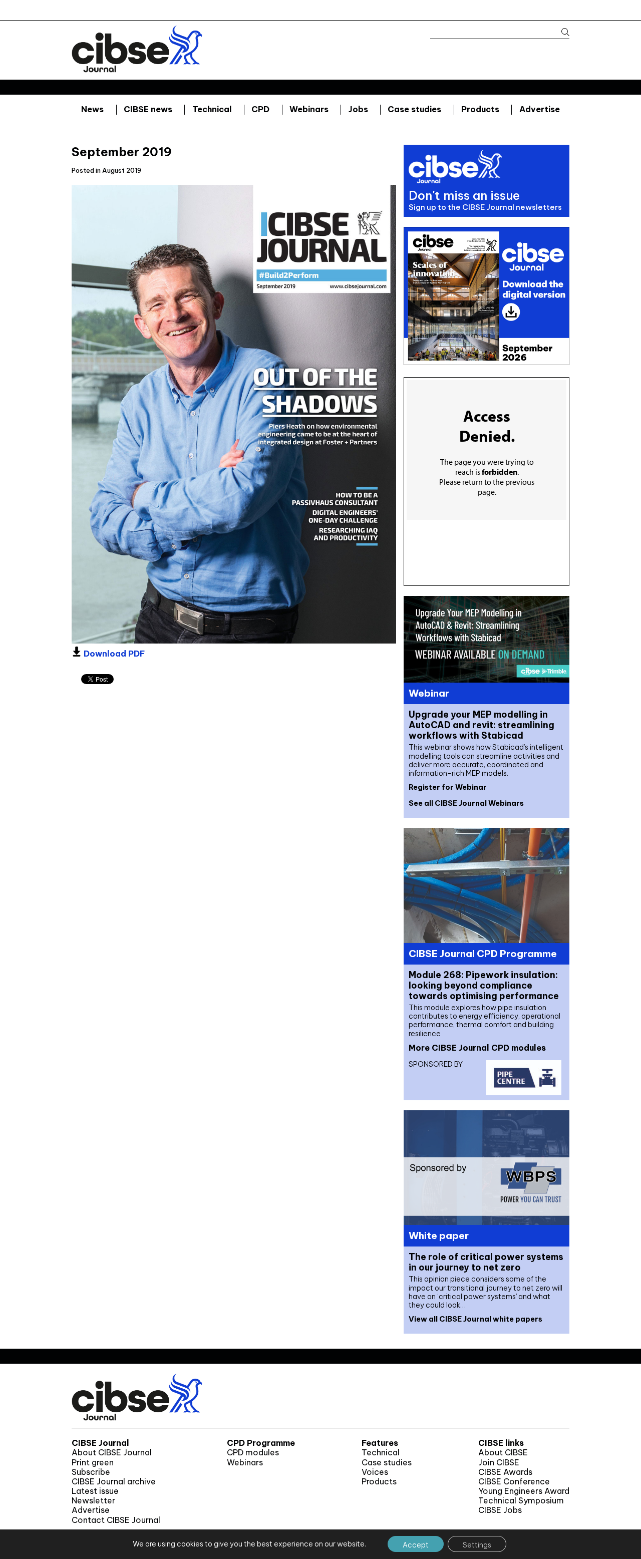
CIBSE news (148, 109)
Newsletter (93, 1500)
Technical (212, 109)
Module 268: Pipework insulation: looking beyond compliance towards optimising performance (484, 985)
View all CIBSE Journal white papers (475, 1319)
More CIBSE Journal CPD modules (477, 1048)
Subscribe (91, 1472)
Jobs (358, 109)
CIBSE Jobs (500, 1510)
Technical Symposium (521, 1500)
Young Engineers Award (523, 1491)
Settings (477, 1544)
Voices (375, 1472)
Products (480, 109)
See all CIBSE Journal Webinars (466, 803)
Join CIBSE (498, 1462)
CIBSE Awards (505, 1472)
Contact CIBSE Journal (116, 1520)
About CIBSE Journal (112, 1452)
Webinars (309, 109)
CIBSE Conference (514, 1481)
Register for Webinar (448, 787)
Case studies (414, 109)
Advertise (539, 109)
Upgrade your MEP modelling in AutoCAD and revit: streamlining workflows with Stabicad (481, 725)
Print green (93, 1462)
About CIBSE (503, 1452)
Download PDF (113, 654)
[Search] (560, 32)
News (92, 109)
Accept (416, 1544)
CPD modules (253, 1452)
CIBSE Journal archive (114, 1481)
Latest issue (95, 1491)
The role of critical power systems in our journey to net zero (486, 1262)
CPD (260, 109)
